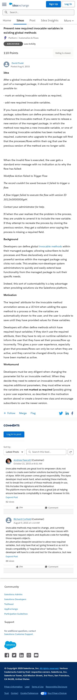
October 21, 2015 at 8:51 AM (28, 463)
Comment (53, 507)
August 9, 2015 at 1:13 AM (27, 522)
